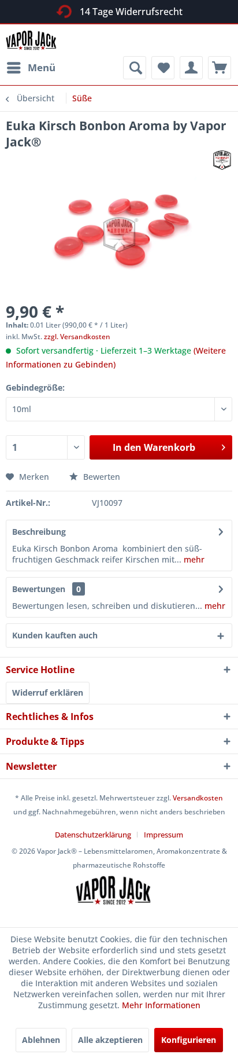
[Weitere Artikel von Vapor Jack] (222, 160)
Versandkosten (198, 798)
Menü (41, 67)
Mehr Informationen (161, 1005)
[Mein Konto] (191, 67)
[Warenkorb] (219, 67)
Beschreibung (39, 531)
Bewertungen (38, 588)
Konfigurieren (188, 1039)
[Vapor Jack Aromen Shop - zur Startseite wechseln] (35, 40)
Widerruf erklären (47, 692)
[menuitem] (30, 67)
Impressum (163, 834)
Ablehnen (41, 1039)
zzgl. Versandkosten (77, 336)
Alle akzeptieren (110, 1039)
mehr (192, 559)
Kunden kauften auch (55, 635)
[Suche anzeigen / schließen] (134, 67)
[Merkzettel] (162, 67)
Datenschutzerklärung (93, 834)
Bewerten (100, 476)
